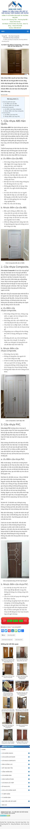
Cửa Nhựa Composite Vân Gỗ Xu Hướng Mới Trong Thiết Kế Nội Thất (8, 661)
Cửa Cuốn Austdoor (8, 757)
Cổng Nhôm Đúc (7, 771)
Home (4, 749)
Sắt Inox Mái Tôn (7, 768)
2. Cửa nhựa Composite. (8, 107)
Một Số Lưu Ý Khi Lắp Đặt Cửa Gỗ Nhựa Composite (22, 710)
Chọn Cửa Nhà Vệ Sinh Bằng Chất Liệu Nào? (22, 660)
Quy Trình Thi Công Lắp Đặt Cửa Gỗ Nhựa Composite (8, 726)
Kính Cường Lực (7, 764)
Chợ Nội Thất (3, 822)
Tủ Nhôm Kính (6, 797)
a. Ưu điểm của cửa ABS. (10, 103)
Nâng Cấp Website (15, 824)
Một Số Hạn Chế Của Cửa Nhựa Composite (8, 676)
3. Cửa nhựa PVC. (6, 113)
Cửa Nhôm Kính (7, 775)
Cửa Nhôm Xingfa (7, 753)
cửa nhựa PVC (18, 639)
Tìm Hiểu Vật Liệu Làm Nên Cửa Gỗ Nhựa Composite (22, 694)
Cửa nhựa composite (7, 639)
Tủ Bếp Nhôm (6, 794)
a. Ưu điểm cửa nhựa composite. (12, 109)
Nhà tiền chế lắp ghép (9, 801)
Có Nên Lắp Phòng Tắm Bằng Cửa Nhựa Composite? (22, 677)
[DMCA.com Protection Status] (5, 815)
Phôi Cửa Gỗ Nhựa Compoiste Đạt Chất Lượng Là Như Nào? (8, 694)
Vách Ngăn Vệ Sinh (8, 779)
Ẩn (17, 99)
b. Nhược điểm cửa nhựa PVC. (11, 116)
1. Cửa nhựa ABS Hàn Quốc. (9, 102)
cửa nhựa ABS (11, 635)
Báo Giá (4, 805)
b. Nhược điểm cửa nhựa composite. (13, 111)
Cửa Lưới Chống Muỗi (9, 790)
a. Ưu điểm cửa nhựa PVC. (10, 114)
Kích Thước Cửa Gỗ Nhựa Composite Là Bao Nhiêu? (8, 742)
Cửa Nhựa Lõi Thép (8, 782)
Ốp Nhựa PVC (6, 786)
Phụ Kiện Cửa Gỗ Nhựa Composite (22, 725)
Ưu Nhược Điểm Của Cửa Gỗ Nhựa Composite (22, 742)
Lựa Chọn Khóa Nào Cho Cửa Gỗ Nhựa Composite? (8, 710)
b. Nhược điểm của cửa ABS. (11, 105)
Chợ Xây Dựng (10, 822)
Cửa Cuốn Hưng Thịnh (20, 822)
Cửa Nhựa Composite (9, 760)
